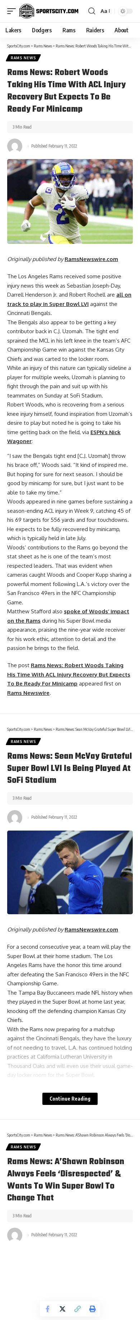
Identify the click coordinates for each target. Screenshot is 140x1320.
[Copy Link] (77, 1308)
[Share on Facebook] (47, 1308)
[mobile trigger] (13, 11)
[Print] (92, 1308)
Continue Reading (70, 1099)
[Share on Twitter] (62, 1308)
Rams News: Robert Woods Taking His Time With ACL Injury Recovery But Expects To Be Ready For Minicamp (68, 674)
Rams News (23, 58)
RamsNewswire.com (91, 259)
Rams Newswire (28, 692)
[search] (92, 11)
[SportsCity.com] (48, 11)
